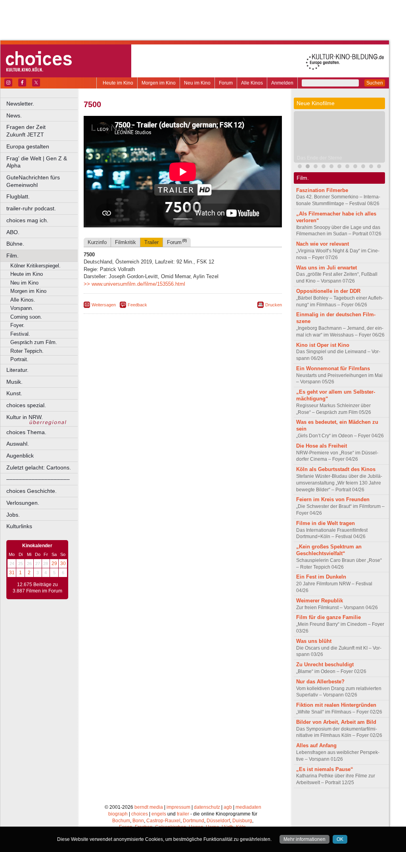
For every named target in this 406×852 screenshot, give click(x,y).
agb (228, 807)
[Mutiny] (323, 167)
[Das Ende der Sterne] (308, 167)
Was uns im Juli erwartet (326, 268)
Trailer (151, 242)
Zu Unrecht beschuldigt (325, 664)
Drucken (273, 304)
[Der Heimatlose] (379, 167)
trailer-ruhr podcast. (31, 208)
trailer (183, 814)
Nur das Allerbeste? (320, 682)
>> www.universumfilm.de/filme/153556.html (134, 284)
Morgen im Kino (159, 83)
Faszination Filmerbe (322, 190)
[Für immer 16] (355, 167)
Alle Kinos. (22, 300)
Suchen (374, 83)
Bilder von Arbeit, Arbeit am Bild (336, 722)
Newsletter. (20, 103)
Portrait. (19, 359)
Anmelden (282, 83)
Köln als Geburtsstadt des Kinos (335, 469)
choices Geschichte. (31, 491)
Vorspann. (21, 308)
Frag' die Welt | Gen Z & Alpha (36, 162)
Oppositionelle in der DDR (328, 291)
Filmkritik (125, 242)
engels (158, 814)
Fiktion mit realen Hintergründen (336, 705)
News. (14, 115)
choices (139, 814)
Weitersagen (104, 304)
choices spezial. (26, 405)
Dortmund (193, 820)
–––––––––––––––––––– (38, 479)
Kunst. (14, 393)
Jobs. (13, 515)
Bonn (138, 820)
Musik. (14, 382)
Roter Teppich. (27, 351)
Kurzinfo (97, 242)
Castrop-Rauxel (163, 820)
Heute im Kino (118, 83)
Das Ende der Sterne (319, 158)
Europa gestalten (27, 146)
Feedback (137, 304)
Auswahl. (17, 443)
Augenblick (20, 455)
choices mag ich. (27, 220)
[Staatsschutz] (363, 167)
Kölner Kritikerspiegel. (35, 266)
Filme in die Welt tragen (325, 523)
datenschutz (207, 807)
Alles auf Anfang (316, 745)
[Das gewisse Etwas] (347, 167)
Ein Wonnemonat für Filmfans (333, 368)
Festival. (20, 334)
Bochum (121, 820)
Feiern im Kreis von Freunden (333, 499)
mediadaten (248, 807)
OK (340, 839)
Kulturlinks (19, 526)
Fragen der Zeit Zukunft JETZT (42, 131)
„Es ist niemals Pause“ (324, 769)
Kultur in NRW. (24, 417)
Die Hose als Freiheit (321, 446)
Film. (12, 255)
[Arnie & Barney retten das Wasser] (339, 167)
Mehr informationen (304, 839)
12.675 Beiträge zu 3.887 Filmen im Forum (37, 588)
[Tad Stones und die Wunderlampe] (331, 167)
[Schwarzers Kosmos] (371, 167)
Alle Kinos (252, 83)
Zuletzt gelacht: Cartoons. (38, 467)
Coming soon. (26, 317)
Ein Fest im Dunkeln (321, 577)
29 (54, 563)
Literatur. (17, 370)
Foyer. (17, 325)
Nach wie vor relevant (322, 244)
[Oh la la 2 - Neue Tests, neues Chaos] (316, 167)
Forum (226, 83)
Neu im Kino (197, 83)
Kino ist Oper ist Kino (322, 345)
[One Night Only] (300, 167)
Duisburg (242, 820)
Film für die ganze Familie (328, 617)
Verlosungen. (22, 503)
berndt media (148, 807)
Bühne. (15, 243)
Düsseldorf (218, 820)
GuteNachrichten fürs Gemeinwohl (33, 181)
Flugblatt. (18, 196)
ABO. (12, 232)
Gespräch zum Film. (33, 342)
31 (12, 572)
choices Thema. (26, 432)
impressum (178, 807)
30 (63, 563)
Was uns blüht (313, 641)
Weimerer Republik (319, 601)
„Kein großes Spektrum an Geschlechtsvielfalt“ (329, 550)
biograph (118, 814)
